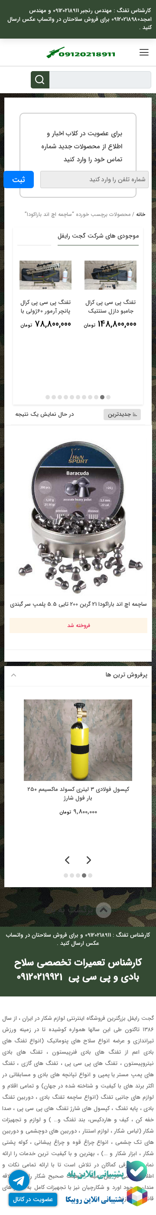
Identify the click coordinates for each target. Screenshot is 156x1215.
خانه (140, 214)
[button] (108, 397)
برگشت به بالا (70, 910)
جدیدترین (119, 414)
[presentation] (89, 861)
